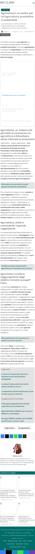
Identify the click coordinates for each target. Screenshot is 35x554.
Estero (24, 541)
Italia (20, 541)
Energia (26, 544)
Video (23, 547)
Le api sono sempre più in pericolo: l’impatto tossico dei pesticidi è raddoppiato (14, 376)
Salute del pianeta (13, 541)
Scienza (29, 541)
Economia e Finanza (15, 547)
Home (5, 541)
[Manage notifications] (4, 549)
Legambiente (24, 428)
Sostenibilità (5, 10)
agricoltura (10, 428)
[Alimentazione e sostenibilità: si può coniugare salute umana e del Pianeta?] (26, 509)
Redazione (6, 31)
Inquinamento (11, 544)
